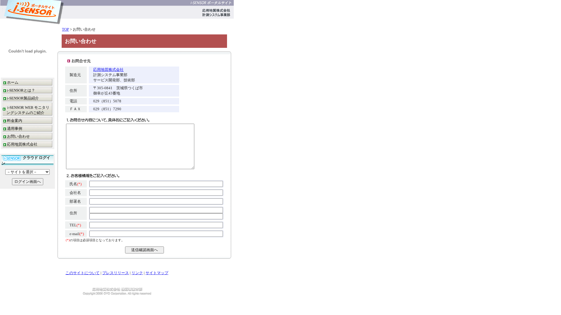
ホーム (12, 82)
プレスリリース (115, 273)
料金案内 (14, 120)
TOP (65, 29)
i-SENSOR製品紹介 (23, 98)
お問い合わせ (18, 136)
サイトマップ (157, 273)
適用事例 (14, 128)
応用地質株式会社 (22, 144)
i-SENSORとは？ (21, 90)
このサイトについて (82, 273)
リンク (137, 273)
